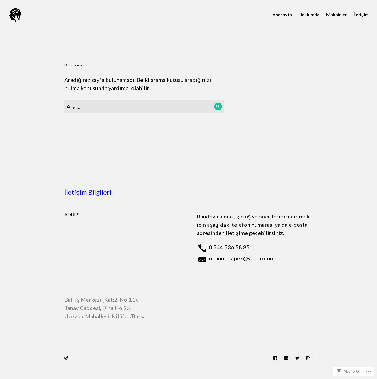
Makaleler (336, 14)
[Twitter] (297, 358)
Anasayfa (282, 14)
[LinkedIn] (286, 358)
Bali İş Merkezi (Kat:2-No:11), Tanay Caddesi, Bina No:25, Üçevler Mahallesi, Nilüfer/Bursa (105, 307)
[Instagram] (308, 358)
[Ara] (218, 106)
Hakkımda (309, 14)
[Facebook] (275, 358)
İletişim (361, 14)
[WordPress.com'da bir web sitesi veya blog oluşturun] (66, 357)
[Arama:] (144, 106)
